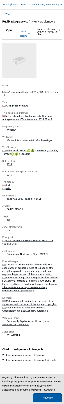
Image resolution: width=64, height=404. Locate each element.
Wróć (8, 14)
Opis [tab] (9, 30)
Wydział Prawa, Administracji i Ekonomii (23, 355)
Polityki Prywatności (44, 389)
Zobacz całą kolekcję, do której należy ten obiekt (48, 32)
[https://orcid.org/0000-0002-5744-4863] (12, 153)
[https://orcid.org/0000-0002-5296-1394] (28, 150)
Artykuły (51, 360)
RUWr (23, 4)
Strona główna (10, 4)
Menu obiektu (23, 33)
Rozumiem (47, 397)
